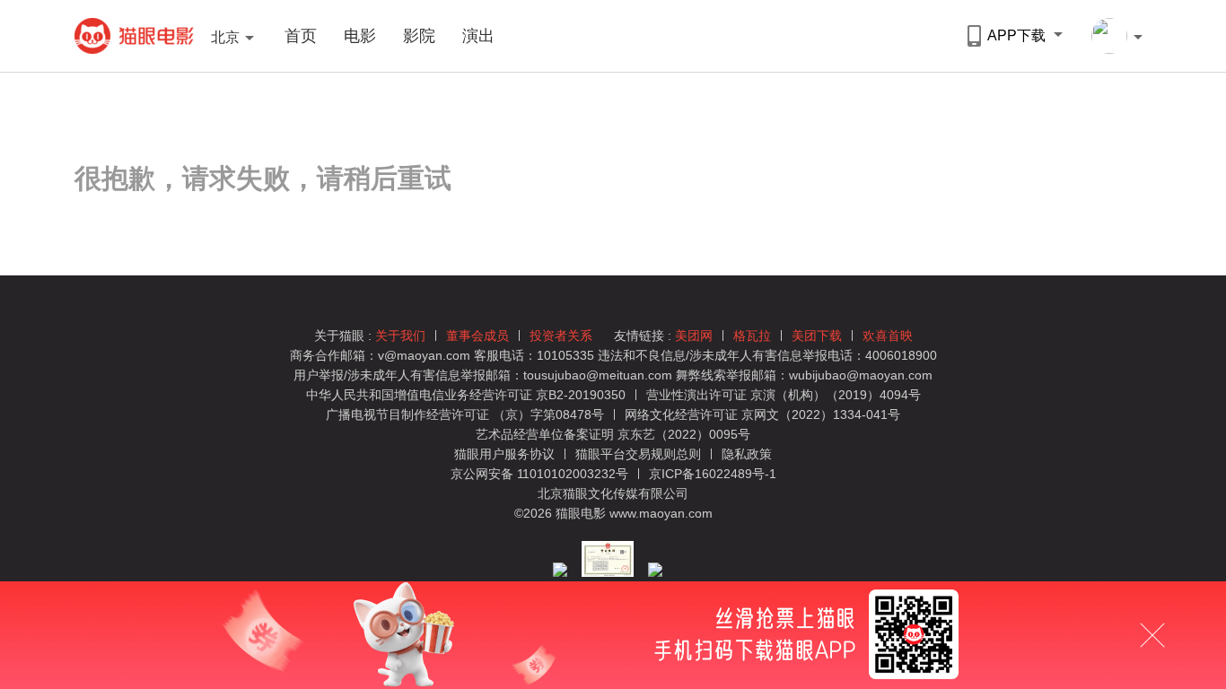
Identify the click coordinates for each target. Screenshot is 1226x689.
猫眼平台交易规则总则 (640, 454)
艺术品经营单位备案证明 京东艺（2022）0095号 (613, 434)
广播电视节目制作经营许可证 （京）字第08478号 (465, 414)
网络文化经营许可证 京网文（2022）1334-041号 (762, 414)
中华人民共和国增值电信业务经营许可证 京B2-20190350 (466, 395)
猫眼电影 (134, 36)
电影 (360, 36)
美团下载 (817, 335)
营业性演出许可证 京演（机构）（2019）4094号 (783, 395)
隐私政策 (747, 454)
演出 (478, 36)
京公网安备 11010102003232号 (539, 474)
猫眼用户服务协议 (506, 454)
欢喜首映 (888, 335)
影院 (419, 36)
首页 (301, 36)
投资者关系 (561, 335)
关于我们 (400, 335)
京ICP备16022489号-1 (712, 474)
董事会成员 (477, 335)
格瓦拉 (752, 335)
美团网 (694, 335)
